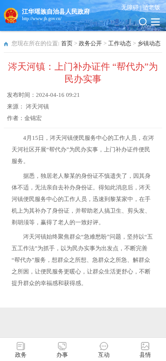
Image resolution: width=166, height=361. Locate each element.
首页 (67, 43)
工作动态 (119, 43)
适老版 (151, 7)
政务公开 (90, 43)
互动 (104, 355)
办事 (62, 355)
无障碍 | (132, 7)
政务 (21, 355)
